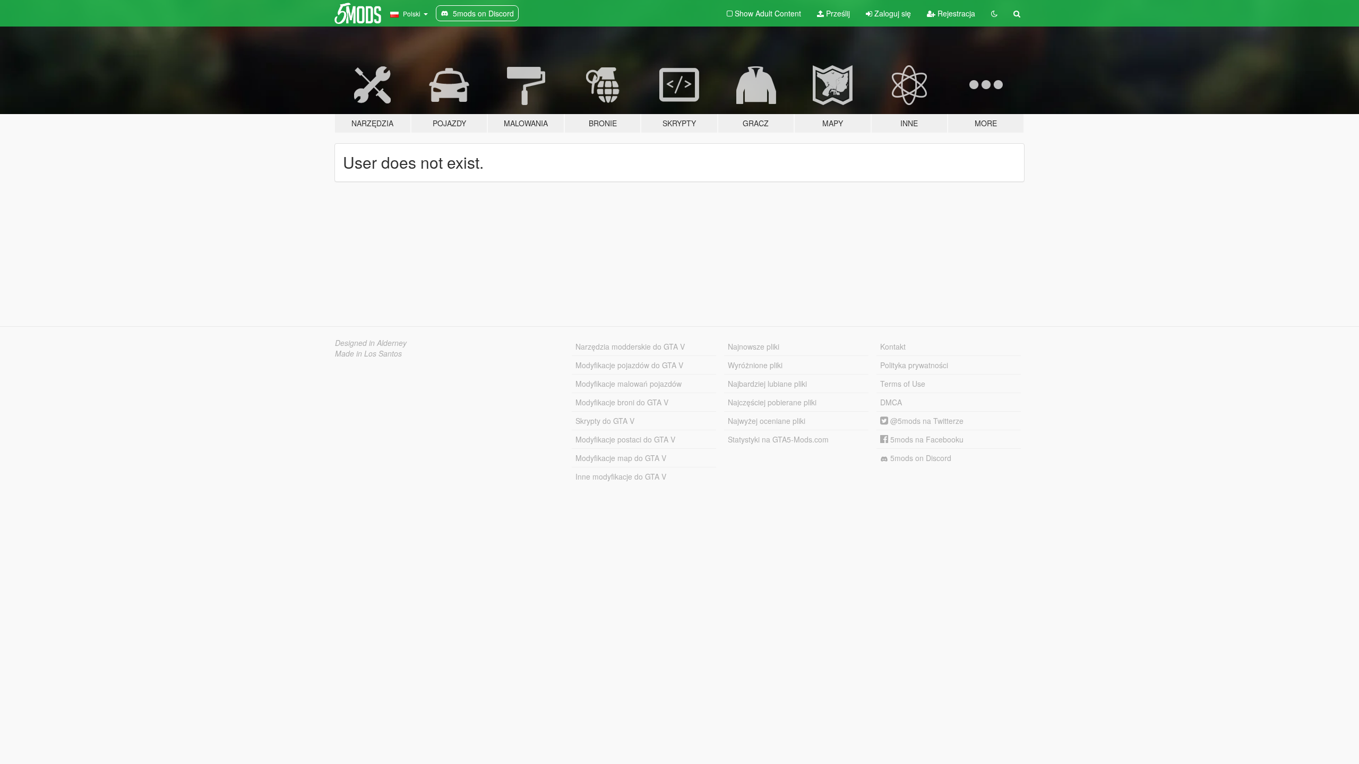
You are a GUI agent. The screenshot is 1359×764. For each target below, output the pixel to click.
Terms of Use (902, 383)
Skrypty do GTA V (604, 420)
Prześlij (837, 13)
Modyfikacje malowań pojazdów (628, 383)
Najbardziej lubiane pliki (767, 383)
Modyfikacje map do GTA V (620, 458)
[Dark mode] (994, 13)
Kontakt (893, 346)
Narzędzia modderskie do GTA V (630, 346)
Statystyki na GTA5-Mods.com (778, 439)
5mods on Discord (919, 458)
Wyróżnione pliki (755, 365)
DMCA (891, 402)
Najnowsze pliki (753, 346)
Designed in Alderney (371, 342)
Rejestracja (955, 13)
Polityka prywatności (914, 365)
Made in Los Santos (368, 353)
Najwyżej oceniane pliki (766, 420)
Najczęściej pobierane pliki (772, 402)
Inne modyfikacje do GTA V (620, 476)
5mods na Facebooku (926, 439)
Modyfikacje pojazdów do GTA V (629, 365)
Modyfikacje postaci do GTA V (625, 439)
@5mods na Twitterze (926, 420)
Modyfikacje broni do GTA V (621, 402)
